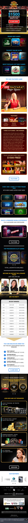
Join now (14, 467)
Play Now (14, 178)
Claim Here (14, 21)
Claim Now (14, 370)
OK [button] (26, 519)
